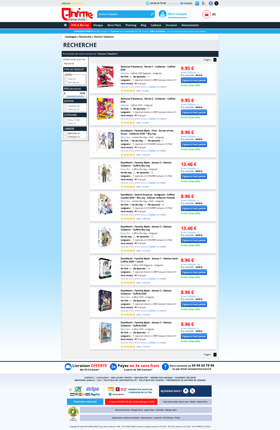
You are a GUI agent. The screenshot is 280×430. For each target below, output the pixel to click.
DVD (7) (72, 79)
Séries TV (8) (73, 120)
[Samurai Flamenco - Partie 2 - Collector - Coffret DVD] (105, 109)
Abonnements (190, 25)
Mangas (98, 25)
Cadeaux (156, 25)
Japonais (74, 133)
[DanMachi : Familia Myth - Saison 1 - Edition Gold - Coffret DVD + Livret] (105, 268)
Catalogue (71, 36)
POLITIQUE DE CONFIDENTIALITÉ (120, 380)
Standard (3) (74, 106)
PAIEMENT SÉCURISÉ (185, 377)
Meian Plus (202, 401)
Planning (131, 25)
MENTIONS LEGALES (85, 380)
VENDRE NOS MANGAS (161, 377)
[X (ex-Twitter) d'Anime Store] (192, 391)
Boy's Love (184, 401)
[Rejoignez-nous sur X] (216, 3)
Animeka (160, 410)
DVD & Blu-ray (80, 25)
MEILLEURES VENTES (121, 377)
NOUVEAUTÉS (141, 377)
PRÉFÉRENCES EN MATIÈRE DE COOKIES (186, 380)
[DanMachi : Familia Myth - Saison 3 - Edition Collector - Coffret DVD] (105, 332)
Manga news (171, 410)
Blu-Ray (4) (74, 82)
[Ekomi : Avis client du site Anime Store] (73, 415)
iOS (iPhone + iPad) (171, 417)
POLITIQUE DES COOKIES (151, 380)
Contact (188, 3)
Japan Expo (149, 410)
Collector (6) (73, 109)
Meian (193, 401)
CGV (99, 380)
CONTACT (89, 377)
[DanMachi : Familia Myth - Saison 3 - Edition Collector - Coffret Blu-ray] (105, 172)
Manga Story (137, 410)
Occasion (171, 25)
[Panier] (207, 14)
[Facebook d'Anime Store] (185, 391)
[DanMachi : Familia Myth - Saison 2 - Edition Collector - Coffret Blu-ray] (105, 236)
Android (157, 417)
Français (74, 136)
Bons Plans (114, 25)
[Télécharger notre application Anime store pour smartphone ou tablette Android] (204, 3)
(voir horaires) (172, 3)
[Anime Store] (77, 14)
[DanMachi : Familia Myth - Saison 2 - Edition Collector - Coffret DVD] (105, 300)
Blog (143, 25)
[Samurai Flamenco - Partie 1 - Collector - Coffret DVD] (105, 77)
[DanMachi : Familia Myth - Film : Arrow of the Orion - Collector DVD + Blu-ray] (105, 141)
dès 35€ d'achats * (91, 31)
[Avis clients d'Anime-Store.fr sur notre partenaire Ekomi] (73, 3)
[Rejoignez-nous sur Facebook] (211, 3)
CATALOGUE (102, 377)
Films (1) (72, 123)
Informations (146, 417)
